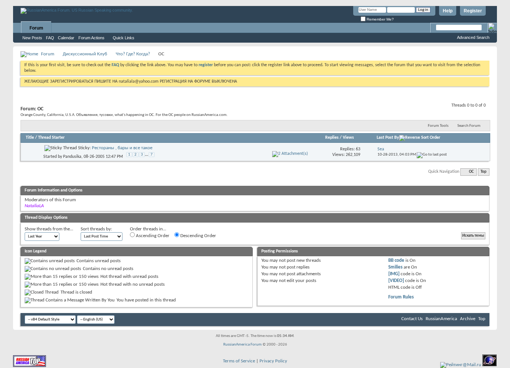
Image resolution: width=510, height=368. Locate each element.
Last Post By (388, 137)
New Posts (32, 38)
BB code (396, 260)
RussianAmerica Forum (242, 345)
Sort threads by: (96, 229)
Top (483, 172)
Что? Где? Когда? (133, 54)
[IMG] (393, 274)
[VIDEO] (396, 280)
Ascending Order (152, 235)
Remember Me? (380, 19)
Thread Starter (51, 137)
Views (348, 137)
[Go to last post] (432, 155)
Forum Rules (401, 297)
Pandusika (72, 156)
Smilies (395, 267)
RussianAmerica (441, 318)
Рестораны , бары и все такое (122, 147)
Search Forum (469, 126)
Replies (332, 137)
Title (30, 137)
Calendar (66, 38)
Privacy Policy (273, 361)
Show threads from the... (49, 229)
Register (473, 10)
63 (358, 149)
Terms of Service (239, 361)
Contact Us (412, 318)
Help (448, 10)
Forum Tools (438, 126)
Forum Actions (91, 38)
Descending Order (197, 235)
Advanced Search (473, 37)
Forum (36, 28)
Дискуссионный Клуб (85, 54)
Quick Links (123, 38)
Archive (467, 318)
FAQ (50, 38)
